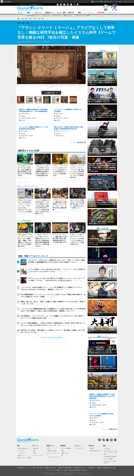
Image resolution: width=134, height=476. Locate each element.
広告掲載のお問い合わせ (50, 467)
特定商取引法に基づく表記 (109, 467)
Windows (35, 448)
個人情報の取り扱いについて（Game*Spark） (84, 467)
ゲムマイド (112, 12)
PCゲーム (38, 12)
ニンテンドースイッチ (53, 457)
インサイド (89, 12)
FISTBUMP (101, 12)
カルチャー (78, 445)
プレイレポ (46, 15)
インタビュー (56, 15)
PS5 (48, 448)
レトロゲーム (79, 448)
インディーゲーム (38, 455)
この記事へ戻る (51, 92)
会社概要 (60, 467)
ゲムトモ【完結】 (108, 458)
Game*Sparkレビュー (33, 15)
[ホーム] (18, 18)
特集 (28, 12)
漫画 (79, 12)
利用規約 (99, 467)
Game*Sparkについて (22, 467)
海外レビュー (68, 15)
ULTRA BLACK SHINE (110, 456)
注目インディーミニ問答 (83, 15)
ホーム (20, 12)
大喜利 (91, 448)
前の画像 (19, 65)
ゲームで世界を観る (24, 221)
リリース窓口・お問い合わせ (36, 467)
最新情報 (63, 445)
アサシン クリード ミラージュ (27, 186)
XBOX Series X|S (52, 450)
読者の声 (71, 12)
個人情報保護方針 (67, 467)
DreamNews (78, 470)
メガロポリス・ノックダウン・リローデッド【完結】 (110, 452)
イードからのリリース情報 (52, 470)
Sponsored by (74, 142)
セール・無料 (61, 12)
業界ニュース (65, 453)
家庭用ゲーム (49, 12)
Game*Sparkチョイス (95, 450)
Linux (34, 453)
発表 (63, 450)
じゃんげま (107, 448)
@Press (84, 470)
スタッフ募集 (64, 470)
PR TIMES (71, 470)
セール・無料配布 (66, 448)
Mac (34, 450)
